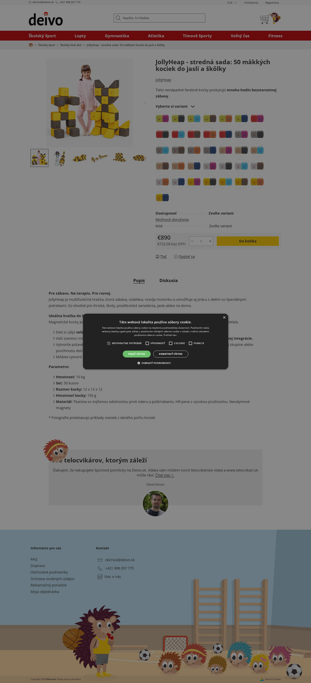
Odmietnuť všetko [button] (170, 354)
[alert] (155, 341)
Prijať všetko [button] (136, 354)
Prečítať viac (170, 335)
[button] (155, 363)
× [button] (224, 317)
